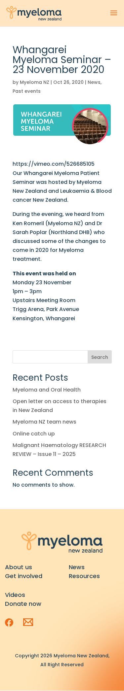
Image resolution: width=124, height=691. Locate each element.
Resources (84, 576)
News (94, 82)
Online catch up (34, 433)
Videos (15, 595)
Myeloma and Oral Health (47, 390)
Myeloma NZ (34, 82)
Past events (27, 91)
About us (18, 567)
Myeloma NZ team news (44, 422)
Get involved (23, 576)
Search (99, 357)
